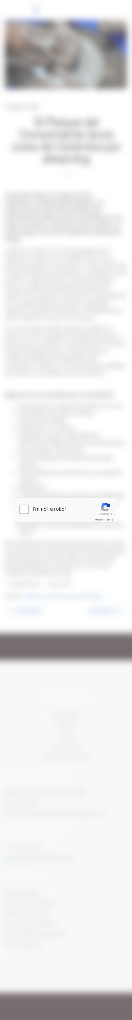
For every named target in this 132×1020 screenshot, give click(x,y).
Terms (109, 519)
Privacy (99, 519)
